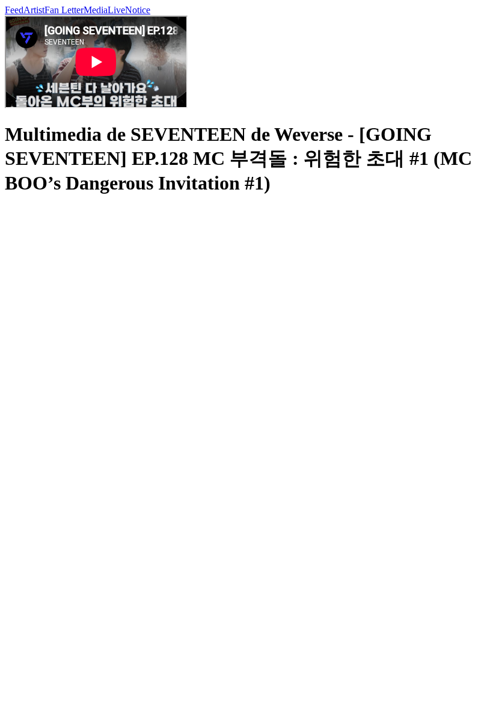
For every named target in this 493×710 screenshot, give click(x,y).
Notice (137, 10)
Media (96, 10)
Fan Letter (64, 10)
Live (116, 10)
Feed (14, 10)
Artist (33, 10)
